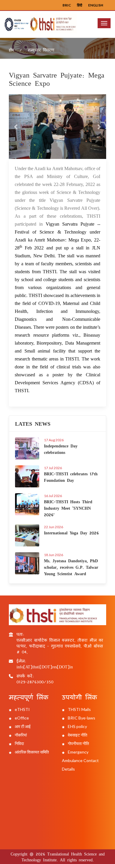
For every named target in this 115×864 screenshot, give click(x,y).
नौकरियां (20, 734)
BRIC (67, 5)
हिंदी (79, 5)
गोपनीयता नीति (78, 743)
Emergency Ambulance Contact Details (80, 760)
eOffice (21, 717)
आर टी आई (22, 726)
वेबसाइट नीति (77, 734)
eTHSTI (22, 709)
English (95, 5)
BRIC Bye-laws (81, 717)
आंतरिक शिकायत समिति (31, 751)
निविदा (19, 743)
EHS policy (77, 726)
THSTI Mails (79, 709)
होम (11, 49)
